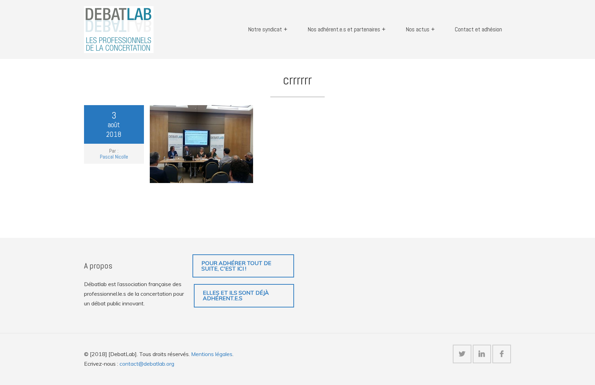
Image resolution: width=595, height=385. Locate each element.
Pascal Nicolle (114, 156)
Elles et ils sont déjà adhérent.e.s (236, 295)
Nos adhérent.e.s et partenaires (343, 29)
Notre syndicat (265, 29)
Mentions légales (211, 354)
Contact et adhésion (478, 29)
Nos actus (417, 29)
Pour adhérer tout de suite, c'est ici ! (236, 266)
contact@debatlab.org (146, 363)
